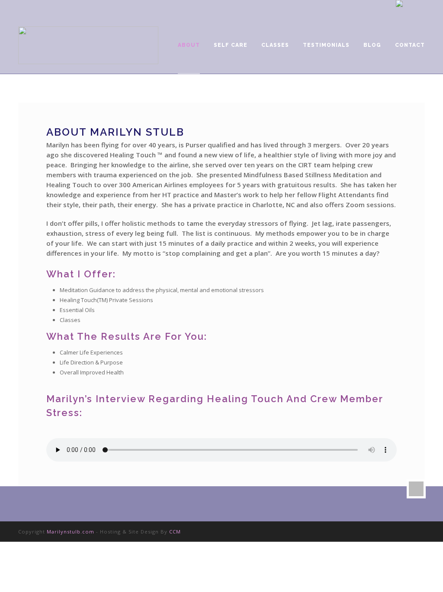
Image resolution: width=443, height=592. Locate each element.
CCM (175, 531)
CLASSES (275, 45)
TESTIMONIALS (326, 45)
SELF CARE (230, 45)
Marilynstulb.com (70, 531)
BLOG (372, 45)
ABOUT (189, 45)
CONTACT (410, 45)
